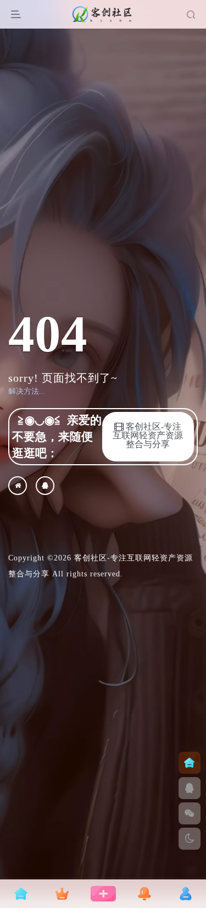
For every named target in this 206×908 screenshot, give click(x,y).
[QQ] (45, 485)
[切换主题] (190, 839)
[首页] (190, 763)
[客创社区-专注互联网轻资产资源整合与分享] (17, 485)
